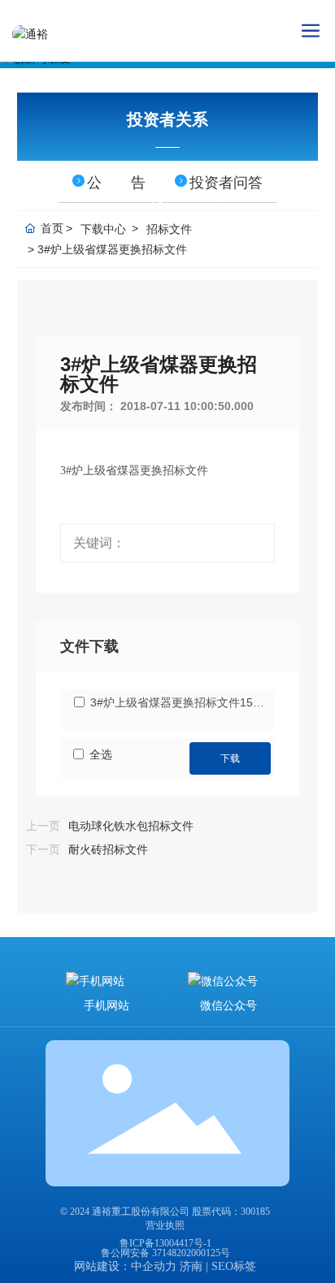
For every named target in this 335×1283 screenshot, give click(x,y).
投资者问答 (226, 183)
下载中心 (103, 228)
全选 (100, 754)
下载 (230, 758)
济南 (191, 1266)
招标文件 (169, 228)
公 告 (116, 183)
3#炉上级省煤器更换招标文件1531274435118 (180, 702)
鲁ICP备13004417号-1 (165, 1243)
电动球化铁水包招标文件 (131, 826)
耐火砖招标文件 (108, 850)
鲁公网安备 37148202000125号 (165, 1253)
